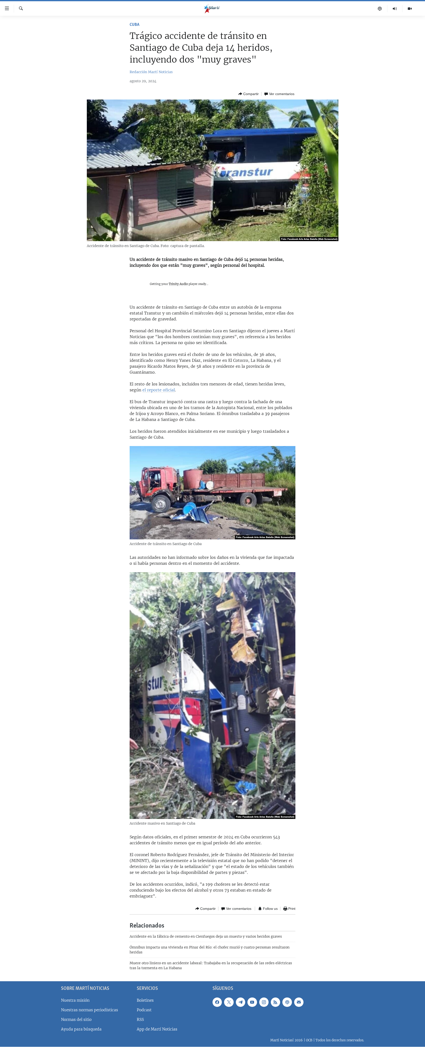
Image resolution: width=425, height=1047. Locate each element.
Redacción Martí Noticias (151, 72)
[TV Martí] (409, 8)
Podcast (144, 1010)
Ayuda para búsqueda (81, 1029)
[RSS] (275, 1002)
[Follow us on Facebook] (217, 1002)
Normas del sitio (76, 1019)
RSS (140, 1019)
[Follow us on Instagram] (264, 1002)
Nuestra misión (75, 1000)
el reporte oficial (158, 389)
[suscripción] (299, 1002)
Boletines (145, 1000)
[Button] (248, 94)
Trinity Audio (178, 284)
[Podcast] (379, 8)
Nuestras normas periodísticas (89, 1010)
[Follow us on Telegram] (240, 1002)
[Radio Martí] (394, 8)
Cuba (134, 25)
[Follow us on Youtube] (252, 1002)
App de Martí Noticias (157, 1029)
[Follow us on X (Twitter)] (228, 1002)
